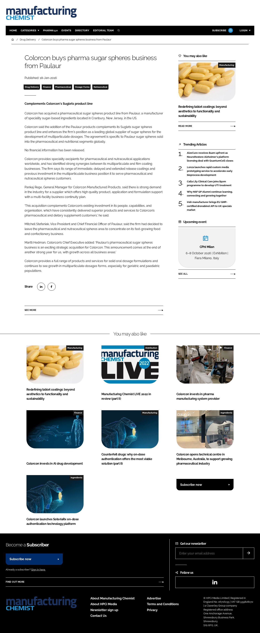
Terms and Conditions (163, 604)
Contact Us (98, 616)
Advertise (154, 598)
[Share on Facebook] (52, 287)
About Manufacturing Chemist (112, 598)
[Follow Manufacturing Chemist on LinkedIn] (215, 583)
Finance (47, 87)
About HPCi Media (103, 604)
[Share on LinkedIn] (41, 287)
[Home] (12, 39)
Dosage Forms (82, 87)
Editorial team (103, 30)
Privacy (152, 610)
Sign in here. (38, 569)
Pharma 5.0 (50, 30)
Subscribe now (191, 485)
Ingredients (226, 413)
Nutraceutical (100, 87)
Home (13, 30)
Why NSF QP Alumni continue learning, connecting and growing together (210, 194)
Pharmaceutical (63, 87)
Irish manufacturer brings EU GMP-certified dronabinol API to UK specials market (209, 206)
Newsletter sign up (104, 610)
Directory (82, 30)
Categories (28, 30)
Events (66, 30)
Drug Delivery (32, 87)
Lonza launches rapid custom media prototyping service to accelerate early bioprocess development (209, 171)
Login (243, 30)
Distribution (151, 348)
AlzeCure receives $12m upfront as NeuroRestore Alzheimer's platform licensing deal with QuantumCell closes (210, 157)
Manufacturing (226, 65)
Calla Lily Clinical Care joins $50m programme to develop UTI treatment (209, 183)
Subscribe (219, 30)
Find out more (15, 582)
